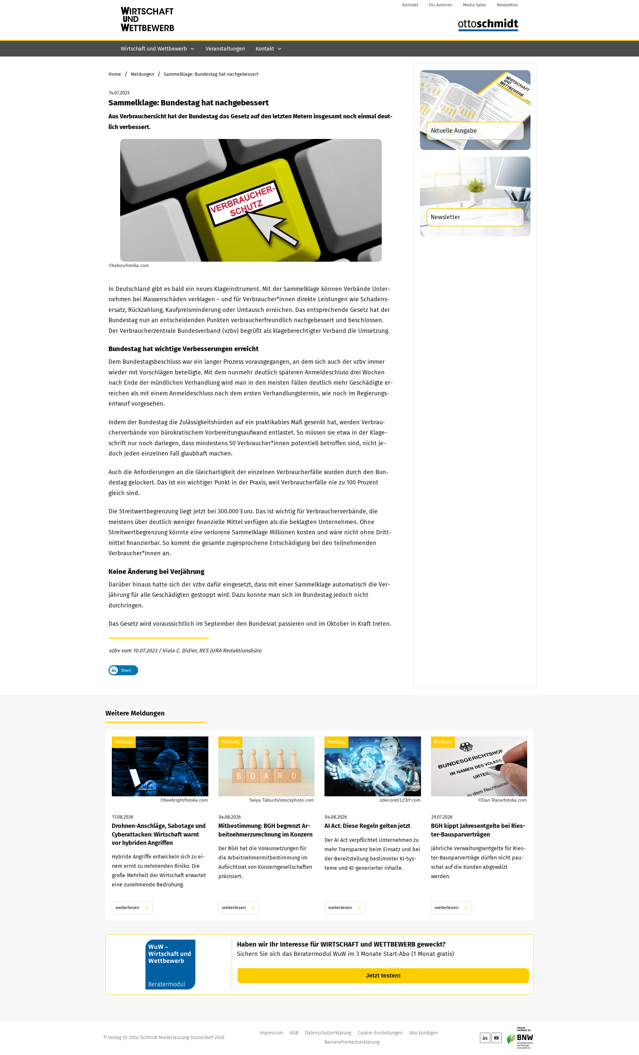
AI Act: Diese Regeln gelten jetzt (372, 825)
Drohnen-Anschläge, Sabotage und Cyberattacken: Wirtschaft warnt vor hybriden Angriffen (160, 825)
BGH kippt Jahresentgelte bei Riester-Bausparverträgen (479, 825)
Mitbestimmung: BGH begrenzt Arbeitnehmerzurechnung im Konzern (266, 825)
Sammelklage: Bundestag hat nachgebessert (188, 102)
